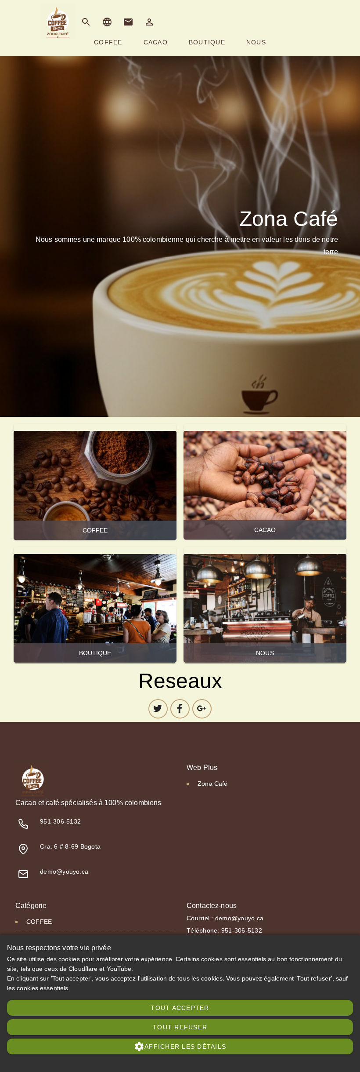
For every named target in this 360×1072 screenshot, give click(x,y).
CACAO (265, 482)
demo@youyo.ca (64, 871)
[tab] (108, 42)
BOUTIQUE (95, 605)
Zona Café (212, 783)
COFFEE (95, 482)
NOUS (265, 605)
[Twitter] (158, 708)
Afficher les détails (180, 1046)
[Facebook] (180, 708)
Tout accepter (180, 1007)
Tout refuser (180, 1027)
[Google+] (202, 708)
